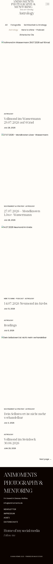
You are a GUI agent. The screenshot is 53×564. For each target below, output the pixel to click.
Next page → (46, 459)
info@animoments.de (13, 503)
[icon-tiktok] (14, 542)
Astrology (13, 29)
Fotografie (16, 24)
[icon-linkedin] (29, 542)
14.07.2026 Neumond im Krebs (25, 303)
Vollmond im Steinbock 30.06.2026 (20, 441)
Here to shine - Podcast (14, 298)
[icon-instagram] (7, 542)
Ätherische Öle (26, 34)
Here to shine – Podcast (32, 29)
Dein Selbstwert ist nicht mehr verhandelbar (25, 416)
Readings (10, 325)
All (6, 24)
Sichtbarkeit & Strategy (35, 24)
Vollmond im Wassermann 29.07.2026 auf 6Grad (22, 120)
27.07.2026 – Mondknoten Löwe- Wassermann (22, 213)
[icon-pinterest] (21, 542)
